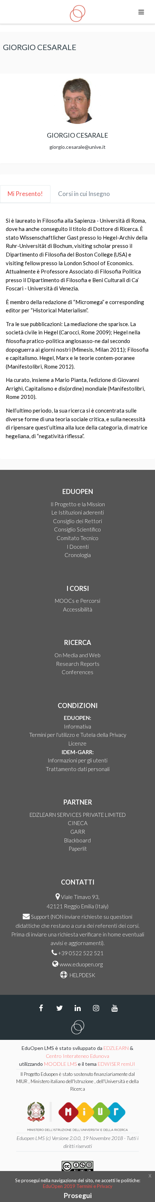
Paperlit (77, 848)
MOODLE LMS (60, 1064)
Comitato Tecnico (77, 538)
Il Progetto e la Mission (77, 504)
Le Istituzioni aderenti (78, 512)
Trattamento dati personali (78, 769)
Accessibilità (77, 609)
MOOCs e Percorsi (77, 600)
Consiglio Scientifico (77, 529)
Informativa (77, 726)
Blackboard (77, 840)
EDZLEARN (116, 1048)
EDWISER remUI (117, 1064)
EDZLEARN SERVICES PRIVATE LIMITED (78, 814)
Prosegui (78, 1195)
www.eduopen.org (81, 964)
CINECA (78, 823)
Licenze (77, 743)
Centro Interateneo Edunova (77, 1056)
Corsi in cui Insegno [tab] (84, 193)
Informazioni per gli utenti (77, 760)
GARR (77, 831)
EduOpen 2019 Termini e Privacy (77, 1186)
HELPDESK (81, 975)
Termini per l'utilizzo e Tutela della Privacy (77, 734)
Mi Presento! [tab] (25, 193)
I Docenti (78, 546)
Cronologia (78, 555)
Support (40, 916)
